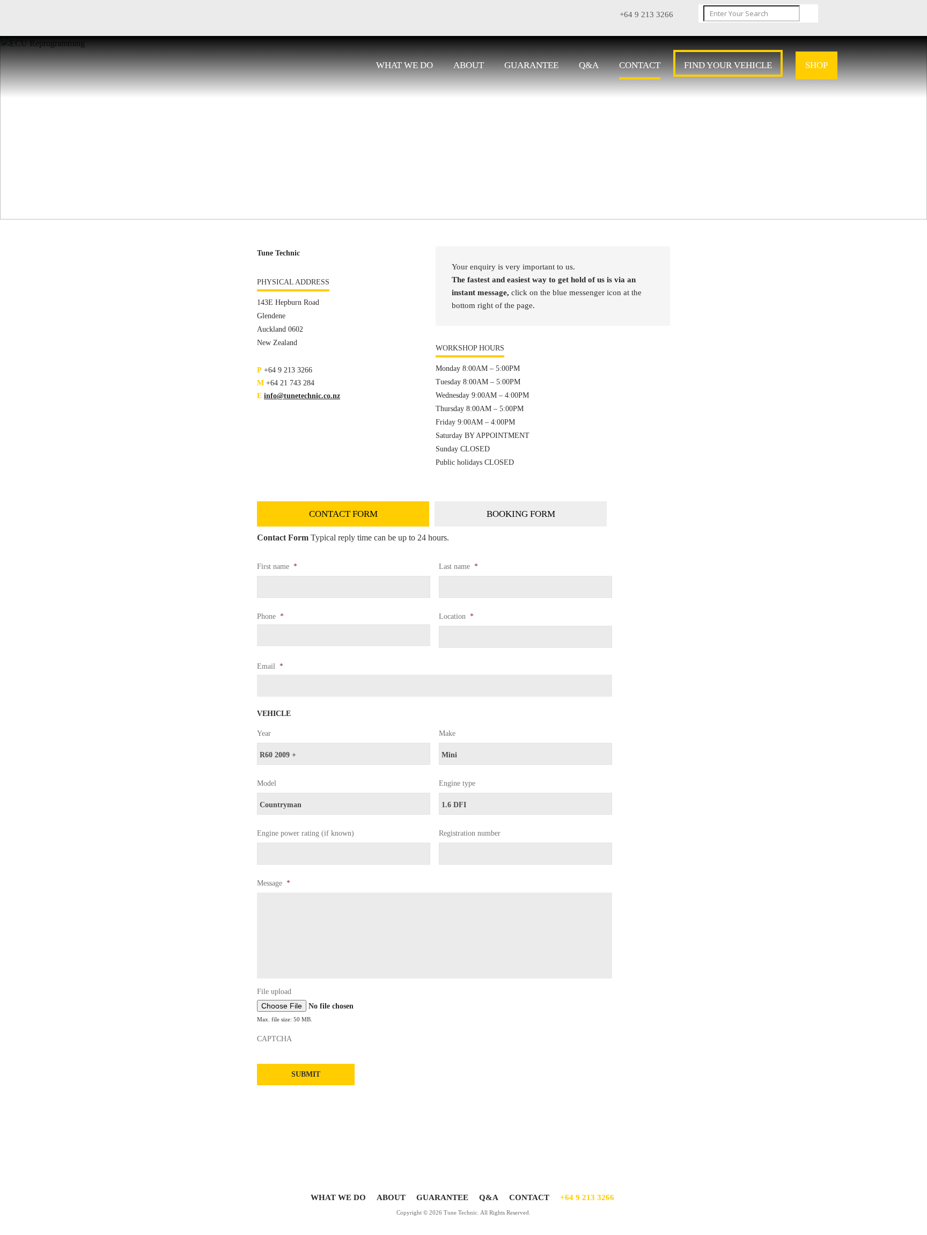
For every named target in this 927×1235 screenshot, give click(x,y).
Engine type (457, 783)
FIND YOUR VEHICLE (728, 65)
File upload (274, 992)
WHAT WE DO (404, 65)
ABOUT (468, 65)
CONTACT (639, 65)
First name (277, 566)
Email (270, 666)
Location (456, 616)
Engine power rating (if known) (305, 833)
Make (447, 733)
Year (264, 733)
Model (266, 783)
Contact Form (343, 514)
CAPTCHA (274, 1039)
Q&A (589, 65)
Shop (816, 65)
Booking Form (521, 514)
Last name (458, 566)
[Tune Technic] (174, 67)
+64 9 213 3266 (587, 1197)
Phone (270, 616)
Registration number (470, 833)
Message (273, 883)
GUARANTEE (531, 65)
